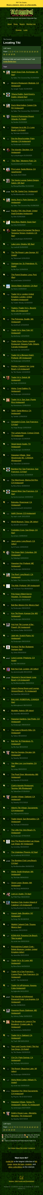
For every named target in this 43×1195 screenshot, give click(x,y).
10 (25, 51)
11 (27, 51)
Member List (31, 24)
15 (37, 51)
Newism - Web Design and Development (21, 1181)
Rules (16, 24)
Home (13, 1148)
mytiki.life (9, 1161)
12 (30, 51)
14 (35, 51)
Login (26, 30)
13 (32, 51)
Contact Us (31, 1148)
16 (4, 54)
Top (9, 1148)
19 (11, 54)
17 (6, 54)
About (9, 24)
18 (9, 54)
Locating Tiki (12, 42)
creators (28, 1164)
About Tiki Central (21, 1148)
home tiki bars (18, 1164)
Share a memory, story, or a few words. (22, 5)
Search (22, 24)
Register (19, 30)
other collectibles (15, 1167)
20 (14, 54)
